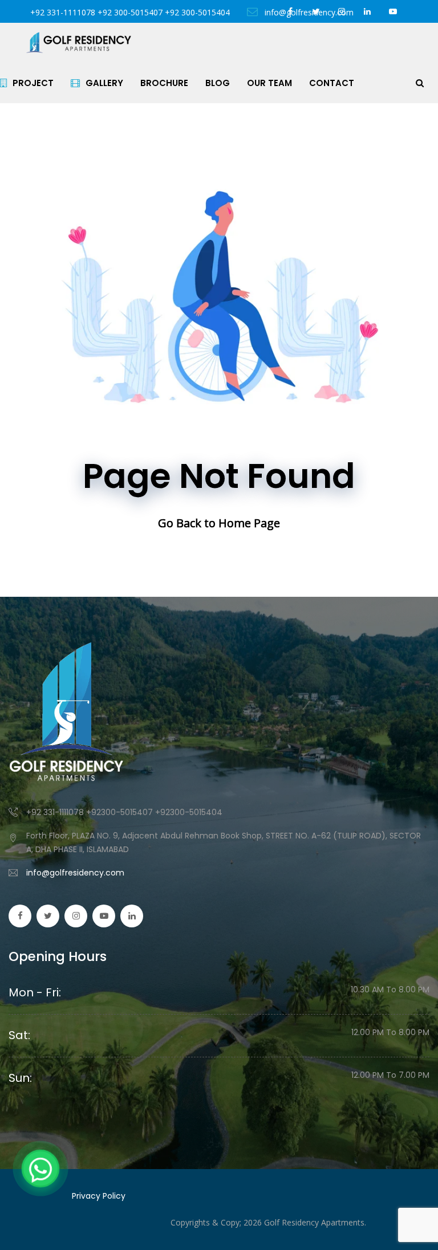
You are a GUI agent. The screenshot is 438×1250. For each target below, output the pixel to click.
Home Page (249, 523)
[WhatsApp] (40, 1168)
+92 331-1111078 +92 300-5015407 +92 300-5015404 (130, 12)
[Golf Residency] (78, 42)
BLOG (217, 83)
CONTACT (331, 83)
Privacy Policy (98, 1196)
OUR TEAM (269, 83)
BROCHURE (164, 83)
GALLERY (104, 83)
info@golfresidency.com (75, 872)
